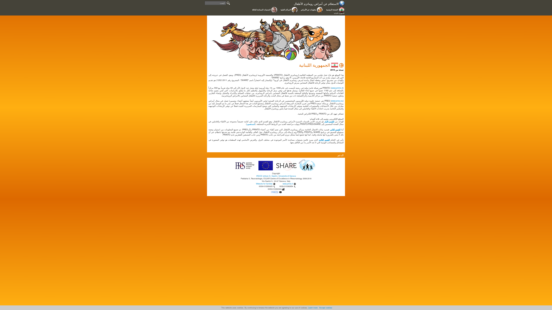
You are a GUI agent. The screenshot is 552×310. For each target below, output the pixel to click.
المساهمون (251, 124)
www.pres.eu (337, 100)
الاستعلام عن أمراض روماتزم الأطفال (316, 4)
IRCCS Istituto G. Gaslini (266, 176)
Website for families (264, 183)
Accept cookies (325, 307)
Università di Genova (287, 176)
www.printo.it (337, 87)
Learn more (313, 307)
